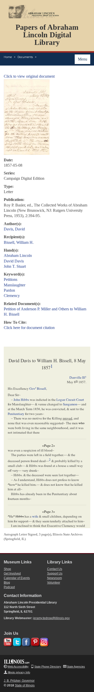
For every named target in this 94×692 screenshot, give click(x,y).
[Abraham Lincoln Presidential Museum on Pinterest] (34, 641)
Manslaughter (14, 285)
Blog (7, 582)
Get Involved (12, 573)
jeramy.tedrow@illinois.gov (51, 618)
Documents (25, 57)
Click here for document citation (29, 327)
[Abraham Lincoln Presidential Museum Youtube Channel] (7, 641)
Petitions (10, 279)
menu (82, 59)
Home (8, 57)
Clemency (12, 295)
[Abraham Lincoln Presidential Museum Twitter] (16, 641)
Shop (7, 569)
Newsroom (54, 578)
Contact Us (54, 569)
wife (35, 516)
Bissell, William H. (19, 242)
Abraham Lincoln (18, 255)
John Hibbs (21, 399)
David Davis (14, 261)
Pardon (9, 290)
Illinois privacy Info (19, 672)
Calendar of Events (17, 578)
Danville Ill (77, 377)
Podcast (9, 587)
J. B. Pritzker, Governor (19, 680)
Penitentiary (16, 413)
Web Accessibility (18, 666)
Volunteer (53, 582)
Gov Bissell (37, 388)
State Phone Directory (47, 666)
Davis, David (14, 229)
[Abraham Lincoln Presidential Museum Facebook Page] (25, 641)
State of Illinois (25, 685)
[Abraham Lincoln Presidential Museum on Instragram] (43, 641)
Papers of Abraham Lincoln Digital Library (47, 34)
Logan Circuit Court (70, 399)
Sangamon (70, 404)
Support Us (54, 573)
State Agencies (76, 666)
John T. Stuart (15, 266)
